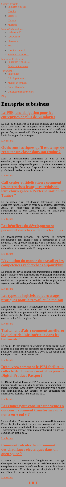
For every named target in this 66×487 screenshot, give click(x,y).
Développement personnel (21, 91)
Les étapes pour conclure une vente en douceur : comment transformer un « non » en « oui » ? (32, 410)
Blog (3, 96)
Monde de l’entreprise (12, 59)
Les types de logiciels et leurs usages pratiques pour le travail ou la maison (32, 297)
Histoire (12, 11)
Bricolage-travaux (17, 78)
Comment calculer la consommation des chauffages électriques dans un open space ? (31, 449)
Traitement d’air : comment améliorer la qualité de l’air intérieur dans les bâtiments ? (33, 334)
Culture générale (9, 4)
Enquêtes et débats (17, 6)
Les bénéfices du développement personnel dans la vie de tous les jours (32, 228)
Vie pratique (7, 70)
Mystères (12, 24)
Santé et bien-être (16, 87)
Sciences (12, 15)
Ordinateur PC (15, 32)
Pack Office (14, 36)
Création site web (16, 50)
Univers (12, 20)
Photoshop (13, 41)
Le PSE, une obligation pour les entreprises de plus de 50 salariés (28, 114)
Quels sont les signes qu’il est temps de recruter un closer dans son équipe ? (32, 149)
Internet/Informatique (12, 29)
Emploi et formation (18, 66)
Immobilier (13, 73)
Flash (10, 45)
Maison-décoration (17, 82)
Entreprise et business (18, 62)
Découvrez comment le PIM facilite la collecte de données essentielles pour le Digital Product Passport (32, 371)
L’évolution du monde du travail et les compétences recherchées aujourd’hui (32, 263)
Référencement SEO (18, 54)
